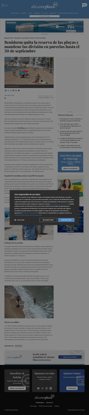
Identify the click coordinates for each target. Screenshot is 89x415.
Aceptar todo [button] (66, 220)
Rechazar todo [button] (48, 220)
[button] (19, 220)
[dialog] (44, 207)
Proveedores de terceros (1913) (60, 204)
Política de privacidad (36, 215)
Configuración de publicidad (30, 213)
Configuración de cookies (22, 215)
